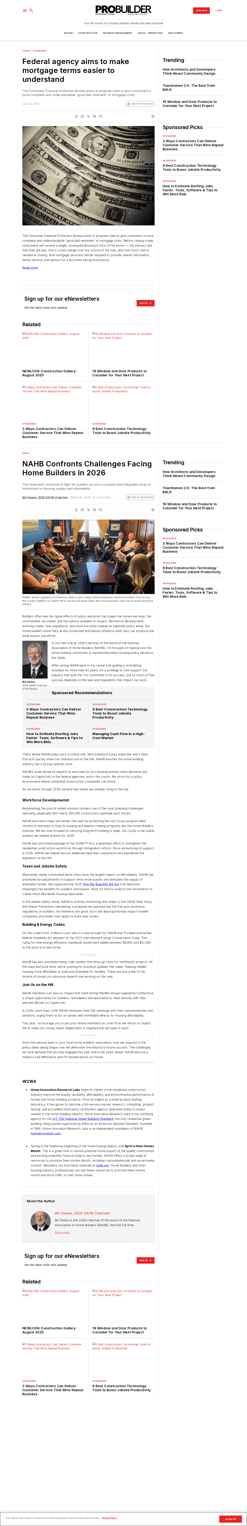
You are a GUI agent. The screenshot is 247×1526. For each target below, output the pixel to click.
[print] (153, 116)
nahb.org (102, 1158)
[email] (100, 116)
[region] (123, 1519)
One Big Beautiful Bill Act (101, 884)
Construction (88, 33)
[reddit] (94, 116)
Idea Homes (175, 33)
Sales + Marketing (150, 33)
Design (68, 33)
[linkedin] (82, 116)
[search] (31, 10)
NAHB (25, 453)
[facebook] (76, 116)
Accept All (230, 1519)
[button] (24, 10)
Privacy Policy (109, 1518)
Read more (30, 267)
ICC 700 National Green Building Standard (82, 1112)
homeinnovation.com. (46, 1126)
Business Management (118, 33)
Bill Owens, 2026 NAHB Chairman (45, 497)
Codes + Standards (34, 51)
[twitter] (88, 116)
